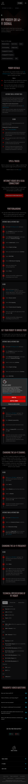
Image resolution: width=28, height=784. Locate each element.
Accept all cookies (14, 401)
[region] (14, 392)
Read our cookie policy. (7, 393)
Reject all (14, 397)
